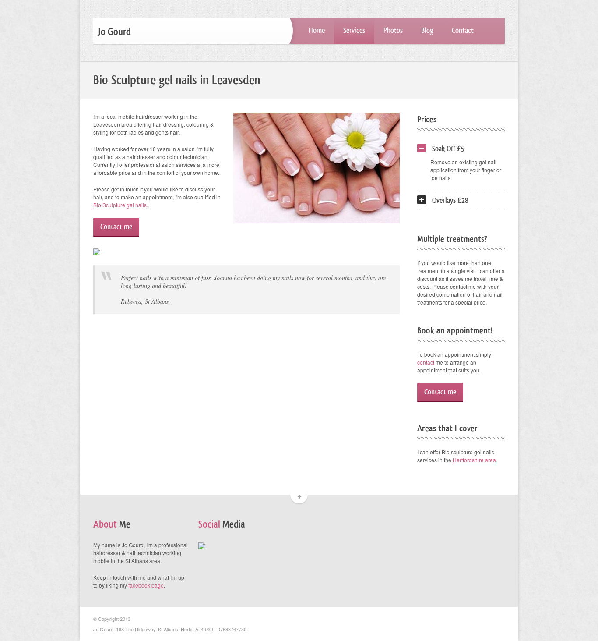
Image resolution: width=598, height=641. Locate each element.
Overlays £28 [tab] (450, 200)
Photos (393, 30)
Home (317, 30)
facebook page (146, 585)
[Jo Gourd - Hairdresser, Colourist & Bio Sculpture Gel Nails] (201, 545)
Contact (463, 30)
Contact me (116, 226)
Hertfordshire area (474, 460)
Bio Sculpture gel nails (120, 205)
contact (425, 362)
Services (354, 30)
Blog (427, 30)
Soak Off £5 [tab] (448, 148)
